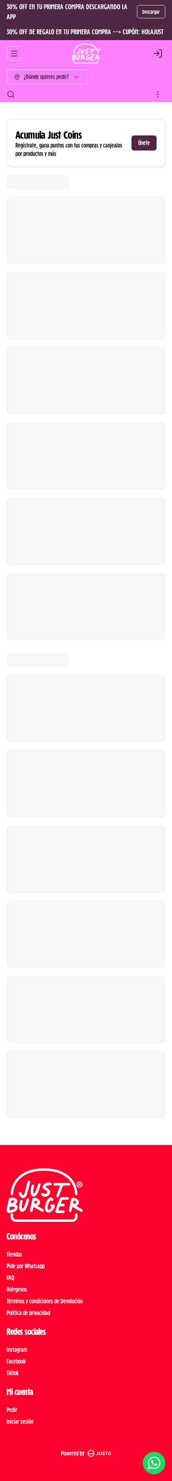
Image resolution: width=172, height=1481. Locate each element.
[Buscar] (11, 94)
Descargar (151, 11)
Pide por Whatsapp (26, 1266)
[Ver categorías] (157, 94)
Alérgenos (17, 1289)
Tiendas (14, 1254)
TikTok (12, 1373)
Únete (144, 143)
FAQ (10, 1278)
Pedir (12, 1410)
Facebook (16, 1361)
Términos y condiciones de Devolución (45, 1301)
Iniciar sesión (20, 1421)
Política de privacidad (28, 1313)
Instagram (17, 1350)
